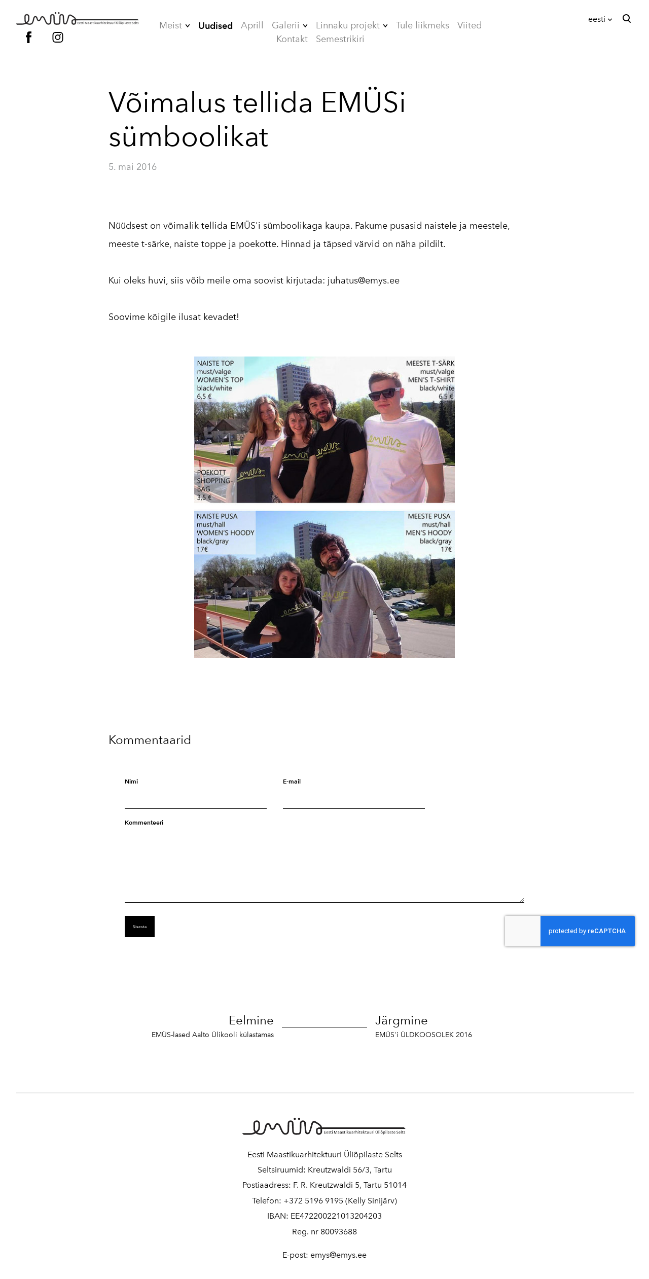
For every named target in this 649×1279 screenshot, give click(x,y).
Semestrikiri (340, 39)
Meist (170, 25)
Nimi (131, 781)
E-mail (292, 781)
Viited (469, 25)
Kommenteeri (144, 822)
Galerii (286, 25)
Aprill (252, 25)
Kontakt (292, 39)
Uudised (215, 25)
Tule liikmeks (422, 25)
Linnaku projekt (348, 25)
